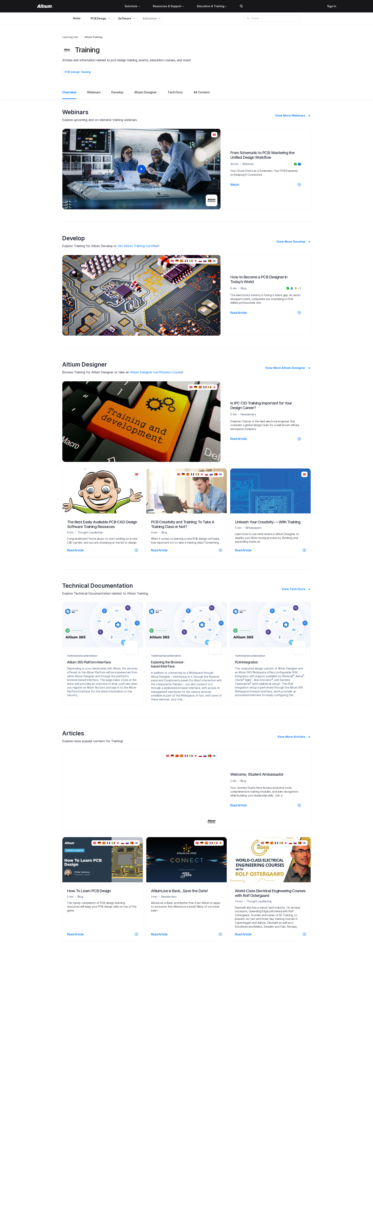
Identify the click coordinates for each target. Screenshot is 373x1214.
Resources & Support (167, 6)
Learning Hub (70, 37)
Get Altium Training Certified (138, 246)
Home (77, 18)
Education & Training (210, 6)
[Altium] (45, 6)
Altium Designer (145, 92)
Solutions (131, 6)
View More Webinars (290, 115)
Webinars (93, 92)
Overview (69, 92)
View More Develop (290, 241)
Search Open (241, 6)
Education (150, 18)
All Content (201, 92)
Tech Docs (175, 92)
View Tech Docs (293, 589)
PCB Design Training (78, 72)
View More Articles (291, 737)
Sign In (331, 6)
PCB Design (98, 18)
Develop (117, 92)
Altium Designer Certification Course (156, 372)
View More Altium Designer (285, 368)
